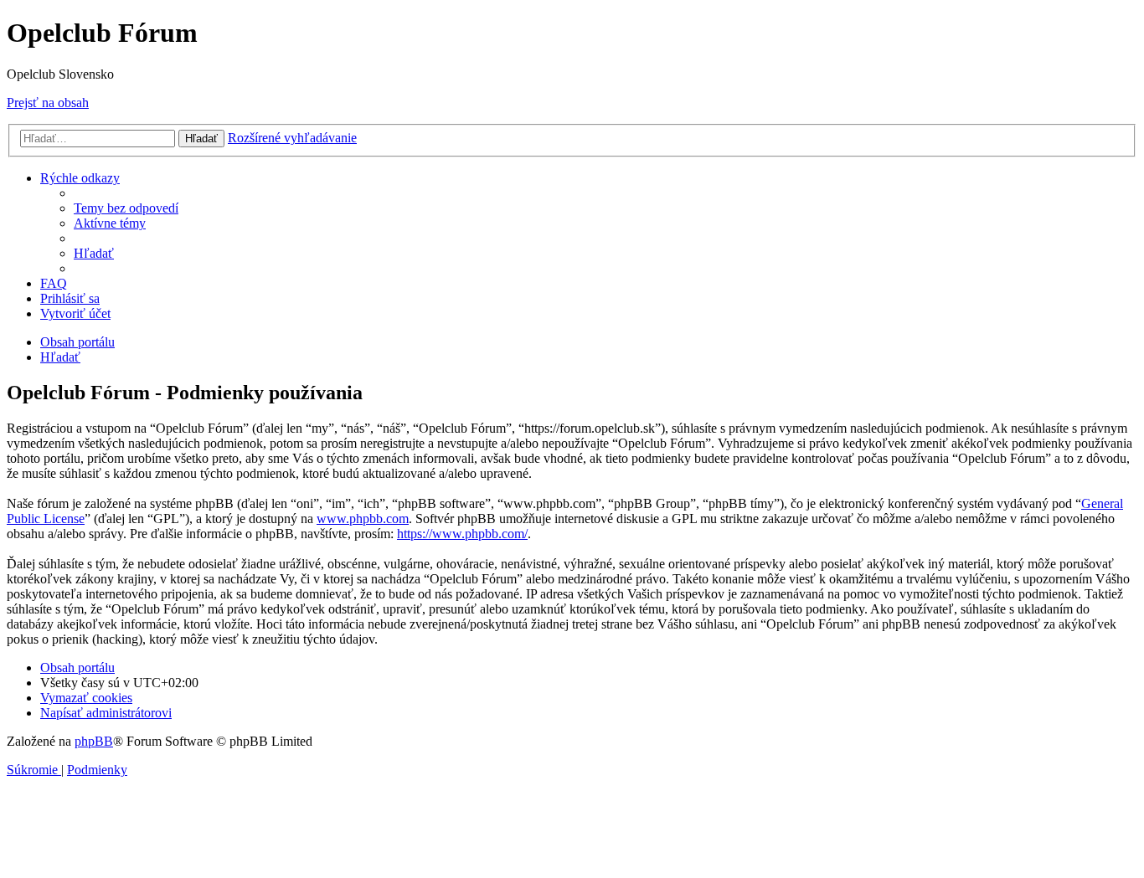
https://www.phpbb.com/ (462, 533)
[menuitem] (126, 208)
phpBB (94, 741)
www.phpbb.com (363, 518)
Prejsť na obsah (48, 102)
